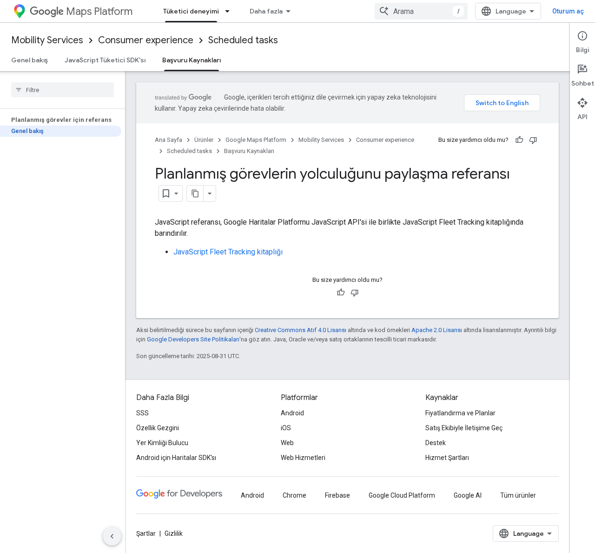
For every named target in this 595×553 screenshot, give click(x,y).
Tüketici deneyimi (191, 11)
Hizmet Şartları (447, 457)
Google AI (468, 495)
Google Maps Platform (255, 139)
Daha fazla (266, 11)
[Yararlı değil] (533, 140)
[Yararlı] (519, 140)
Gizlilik (174, 533)
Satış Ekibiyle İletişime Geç (463, 428)
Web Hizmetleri (303, 457)
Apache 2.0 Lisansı (436, 329)
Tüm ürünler (518, 495)
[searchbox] (62, 89)
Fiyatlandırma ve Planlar (460, 413)
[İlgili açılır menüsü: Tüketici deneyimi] (230, 11)
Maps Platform (99, 11)
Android (292, 413)
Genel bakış (29, 60)
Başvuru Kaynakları (191, 60)
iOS (286, 428)
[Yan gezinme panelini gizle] (112, 536)
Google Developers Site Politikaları (193, 339)
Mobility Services (47, 40)
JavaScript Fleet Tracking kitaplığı (228, 251)
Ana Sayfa (168, 139)
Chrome (294, 495)
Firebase (337, 495)
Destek (435, 442)
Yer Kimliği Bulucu (162, 442)
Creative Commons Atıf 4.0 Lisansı (300, 329)
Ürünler (203, 139)
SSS (142, 413)
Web (287, 442)
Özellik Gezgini (157, 428)
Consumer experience (145, 40)
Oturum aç (568, 11)
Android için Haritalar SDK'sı (176, 457)
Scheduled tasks (243, 40)
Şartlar (146, 533)
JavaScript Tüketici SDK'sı (105, 60)
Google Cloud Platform (402, 495)
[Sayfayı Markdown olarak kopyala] (195, 193)
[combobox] (421, 11)
